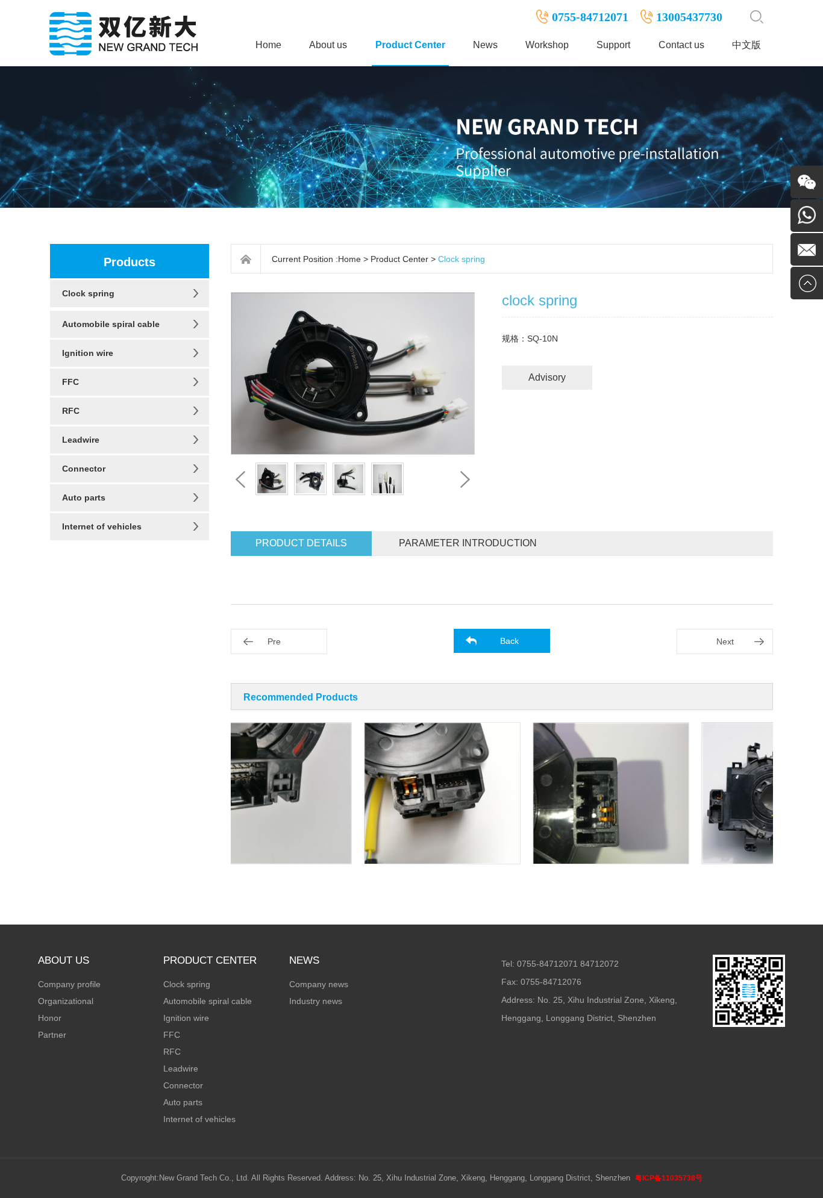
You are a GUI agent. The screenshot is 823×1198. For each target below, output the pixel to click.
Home (268, 45)
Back (509, 641)
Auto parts (83, 497)
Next (725, 641)
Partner (52, 1035)
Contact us (681, 45)
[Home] (246, 259)
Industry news (315, 1001)
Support (613, 45)
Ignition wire (87, 353)
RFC (71, 411)
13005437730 (689, 16)
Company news (318, 984)
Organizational (65, 1001)
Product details (301, 543)
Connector (83, 468)
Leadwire (80, 440)
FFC (70, 382)
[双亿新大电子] (125, 32)
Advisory (547, 377)
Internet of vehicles (102, 526)
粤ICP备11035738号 (669, 1178)
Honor (49, 1018)
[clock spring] (255, 793)
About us (328, 45)
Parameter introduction (468, 543)
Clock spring (88, 293)
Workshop (547, 45)
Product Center (410, 45)
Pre (274, 641)
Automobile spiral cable (111, 324)
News (485, 45)
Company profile (69, 984)
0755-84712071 (590, 16)
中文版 (746, 45)
